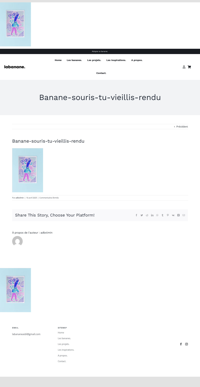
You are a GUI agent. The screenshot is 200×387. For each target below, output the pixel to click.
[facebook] (181, 344)
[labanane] (14, 66)
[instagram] (186, 344)
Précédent (182, 126)
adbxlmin (20, 197)
